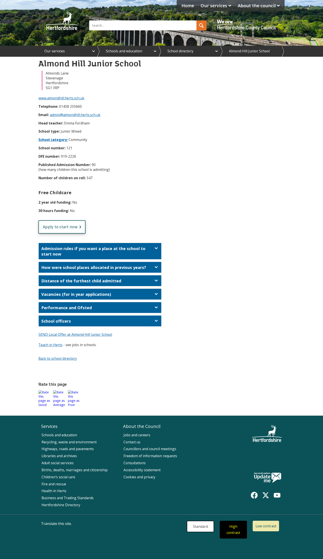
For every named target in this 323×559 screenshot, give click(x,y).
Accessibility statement (142, 470)
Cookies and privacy (139, 477)
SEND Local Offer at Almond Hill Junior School (75, 334)
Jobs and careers (136, 435)
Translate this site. (56, 523)
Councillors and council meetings (149, 448)
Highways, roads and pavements (68, 448)
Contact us (131, 442)
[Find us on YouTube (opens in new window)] (277, 495)
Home (187, 6)
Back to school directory (57, 358)
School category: (53, 139)
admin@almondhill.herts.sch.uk (75, 114)
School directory (180, 51)
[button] (201, 25)
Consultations (134, 462)
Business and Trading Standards (68, 497)
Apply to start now (60, 226)
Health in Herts (54, 490)
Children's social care (58, 477)
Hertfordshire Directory (61, 504)
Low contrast (266, 526)
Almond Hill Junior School (249, 51)
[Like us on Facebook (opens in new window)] (254, 495)
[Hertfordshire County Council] (247, 21)
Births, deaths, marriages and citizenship (75, 470)
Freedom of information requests (150, 455)
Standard (200, 526)
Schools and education (124, 51)
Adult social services (58, 462)
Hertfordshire (61, 21)
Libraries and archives (59, 455)
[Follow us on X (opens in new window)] (265, 495)
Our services (214, 6)
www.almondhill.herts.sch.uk (61, 98)
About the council (257, 6)
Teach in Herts (50, 344)
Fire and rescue (54, 484)
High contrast (233, 529)
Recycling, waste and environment (69, 442)
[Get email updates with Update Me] (267, 478)
